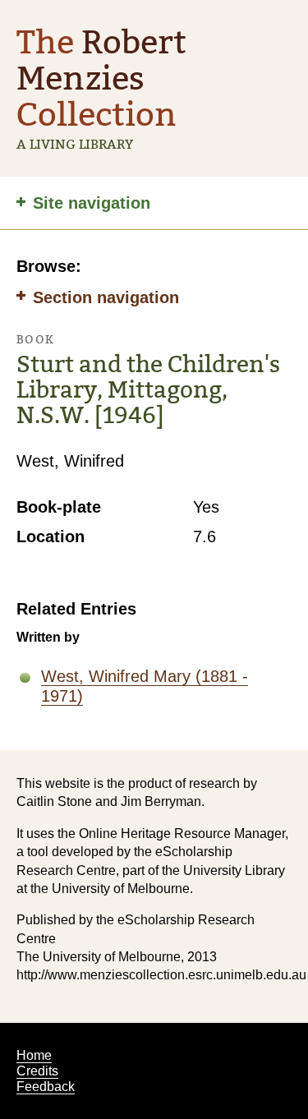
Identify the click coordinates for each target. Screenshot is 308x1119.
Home (34, 1055)
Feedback (45, 1087)
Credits (37, 1071)
